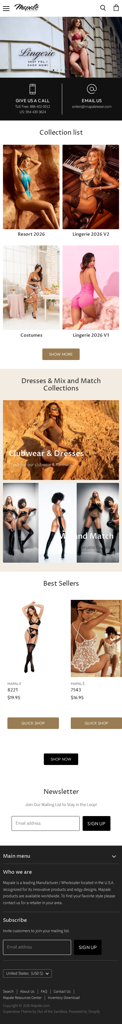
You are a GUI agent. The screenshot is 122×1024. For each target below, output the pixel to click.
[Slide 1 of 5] (61, 47)
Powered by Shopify (84, 1011)
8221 (12, 690)
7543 (76, 690)
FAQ (44, 991)
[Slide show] (61, 47)
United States (24, 973)
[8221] (33, 638)
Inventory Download (64, 997)
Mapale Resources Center (22, 997)
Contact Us (62, 991)
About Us (27, 991)
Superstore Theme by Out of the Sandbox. (35, 1011)
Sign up (96, 823)
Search (8, 991)
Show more (61, 354)
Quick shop (33, 723)
